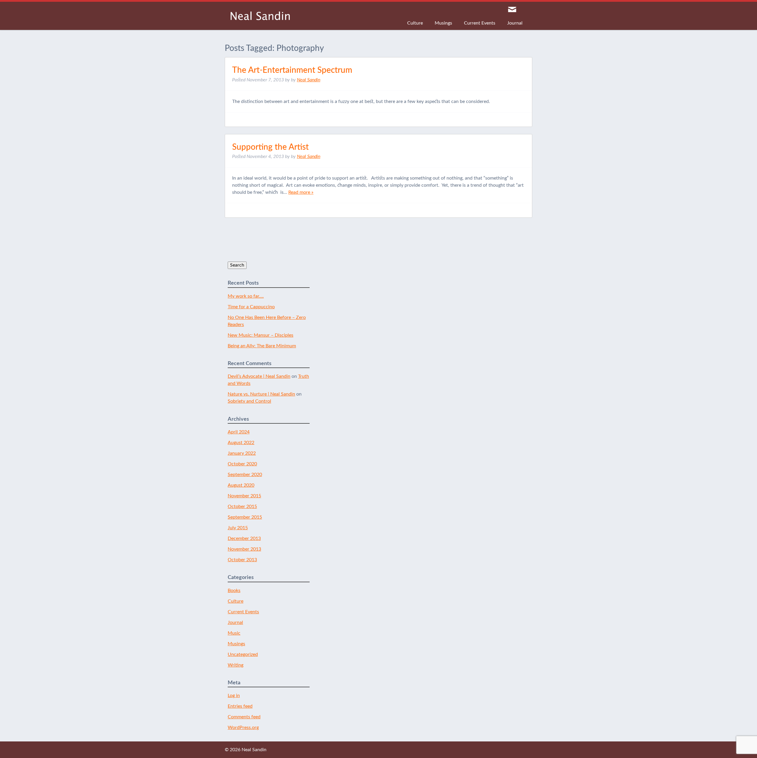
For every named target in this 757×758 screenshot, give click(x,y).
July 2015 (238, 527)
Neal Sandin (260, 16)
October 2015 (242, 506)
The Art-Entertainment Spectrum (292, 70)
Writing (235, 665)
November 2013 (244, 549)
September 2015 (245, 517)
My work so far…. (246, 296)
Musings (443, 23)
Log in (234, 695)
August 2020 (241, 485)
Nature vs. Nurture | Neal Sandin (261, 394)
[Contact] (512, 9)
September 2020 (245, 474)
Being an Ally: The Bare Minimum (262, 345)
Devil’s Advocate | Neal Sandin (259, 376)
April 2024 (239, 432)
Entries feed (240, 706)
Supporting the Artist (270, 147)
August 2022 (241, 442)
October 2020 (242, 464)
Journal (515, 23)
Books (234, 590)
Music (234, 633)
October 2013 (242, 559)
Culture (415, 23)
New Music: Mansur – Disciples (260, 335)
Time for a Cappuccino (251, 306)
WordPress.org (243, 727)
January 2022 (242, 453)
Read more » (300, 192)
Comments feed (244, 717)
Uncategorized (243, 654)
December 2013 (244, 538)
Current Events (479, 23)
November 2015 (244, 495)
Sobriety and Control (249, 401)
